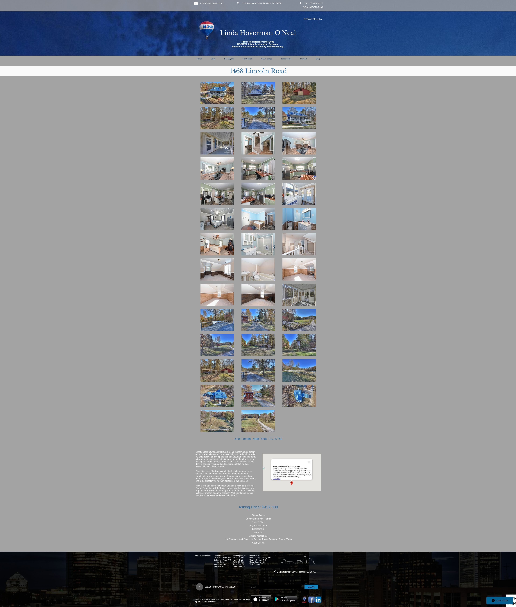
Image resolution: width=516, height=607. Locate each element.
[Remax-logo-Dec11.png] (305, 600)
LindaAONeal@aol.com (210, 3)
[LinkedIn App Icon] (318, 600)
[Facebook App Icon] (311, 600)
